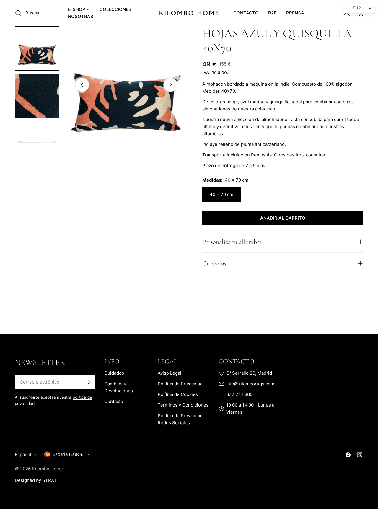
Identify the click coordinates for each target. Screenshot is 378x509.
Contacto (113, 401)
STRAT (49, 480)
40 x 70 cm (221, 194)
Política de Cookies (178, 394)
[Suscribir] (88, 382)
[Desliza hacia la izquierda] (82, 85)
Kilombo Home (47, 469)
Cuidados (114, 373)
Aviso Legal (169, 373)
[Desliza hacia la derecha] (170, 85)
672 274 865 (239, 394)
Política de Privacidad (180, 383)
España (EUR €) (69, 454)
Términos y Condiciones (183, 405)
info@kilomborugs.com (250, 383)
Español (23, 454)
